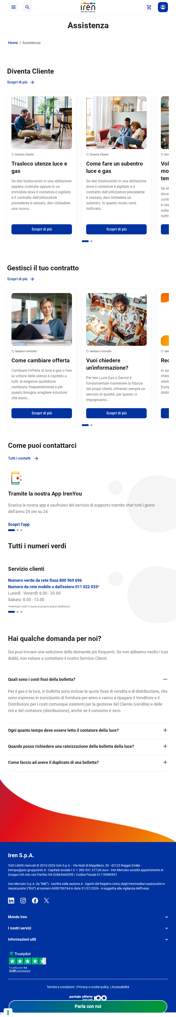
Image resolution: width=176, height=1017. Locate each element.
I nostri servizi (19, 928)
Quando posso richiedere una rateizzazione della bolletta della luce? (71, 746)
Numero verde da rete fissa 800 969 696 (45, 580)
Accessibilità (120, 987)
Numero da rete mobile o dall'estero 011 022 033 (53, 586)
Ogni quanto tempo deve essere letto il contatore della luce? (63, 730)
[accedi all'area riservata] (163, 7)
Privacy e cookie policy (93, 987)
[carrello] (149, 7)
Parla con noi (88, 1006)
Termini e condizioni (60, 987)
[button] (13, 7)
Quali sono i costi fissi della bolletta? (41, 679)
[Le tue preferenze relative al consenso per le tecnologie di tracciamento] (8, 1012)
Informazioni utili (22, 939)
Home (13, 43)
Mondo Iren (17, 917)
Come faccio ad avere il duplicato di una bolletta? (53, 762)
